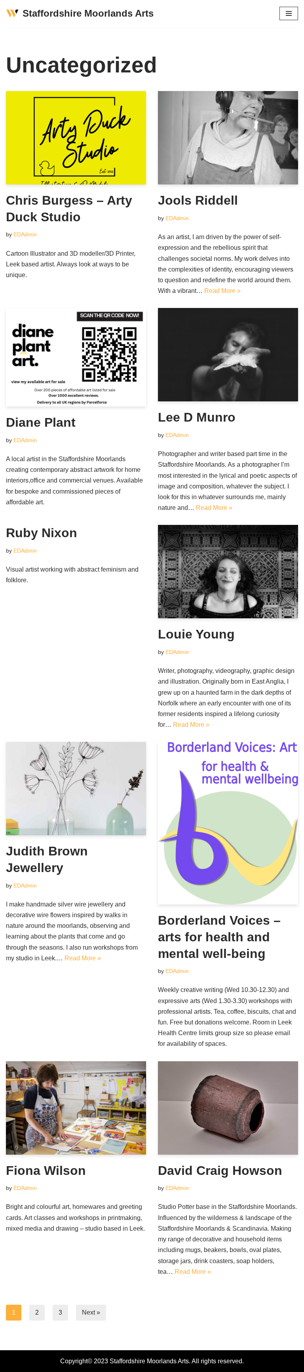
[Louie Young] (228, 571)
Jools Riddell (198, 200)
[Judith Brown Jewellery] (76, 788)
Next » (91, 1312)
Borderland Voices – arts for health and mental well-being (219, 936)
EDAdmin (25, 234)
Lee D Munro (197, 417)
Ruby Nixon (41, 533)
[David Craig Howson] (228, 1108)
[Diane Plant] (76, 357)
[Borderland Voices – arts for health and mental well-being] (228, 823)
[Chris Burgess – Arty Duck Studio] (76, 137)
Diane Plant (41, 422)
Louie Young (196, 634)
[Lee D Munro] (228, 354)
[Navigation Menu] (288, 13)
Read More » (222, 290)
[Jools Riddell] (228, 137)
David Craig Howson (220, 1170)
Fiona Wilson (46, 1170)
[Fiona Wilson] (76, 1108)
